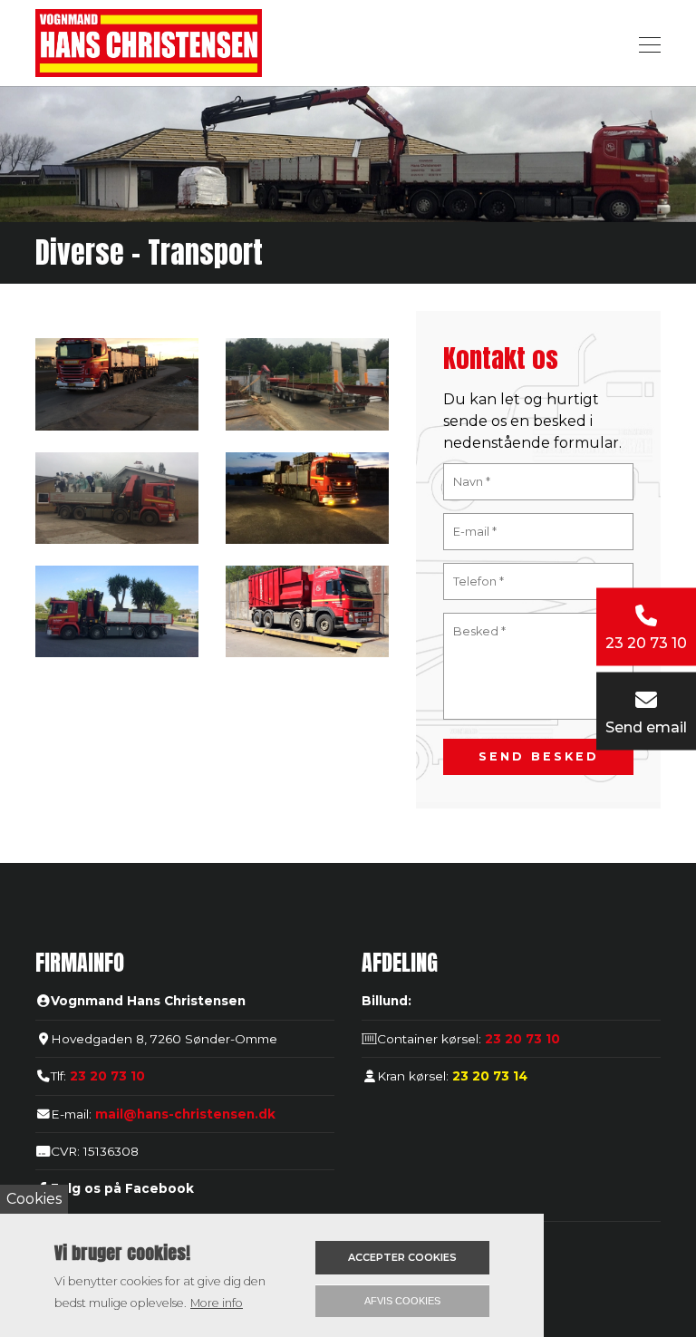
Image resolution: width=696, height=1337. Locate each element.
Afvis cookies (402, 1300)
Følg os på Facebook (122, 1188)
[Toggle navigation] (644, 42)
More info (216, 1303)
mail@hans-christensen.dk (185, 1114)
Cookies (34, 1198)
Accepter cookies (402, 1257)
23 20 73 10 (107, 1076)
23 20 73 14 (488, 1076)
